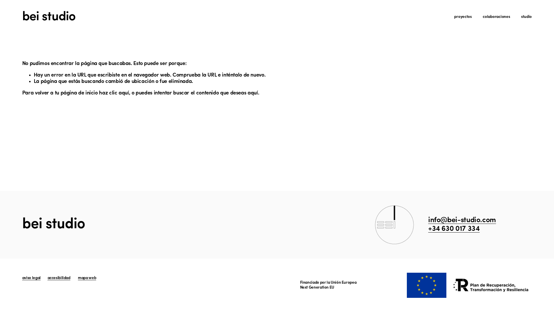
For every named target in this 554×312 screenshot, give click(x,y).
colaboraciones (496, 17)
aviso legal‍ (31, 278)
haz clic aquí (114, 93)
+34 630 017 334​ (454, 229)
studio (526, 17)
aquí (253, 93)
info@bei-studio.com (462, 220)
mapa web (87, 278)
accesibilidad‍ (59, 278)
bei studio (49, 17)
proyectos (463, 17)
